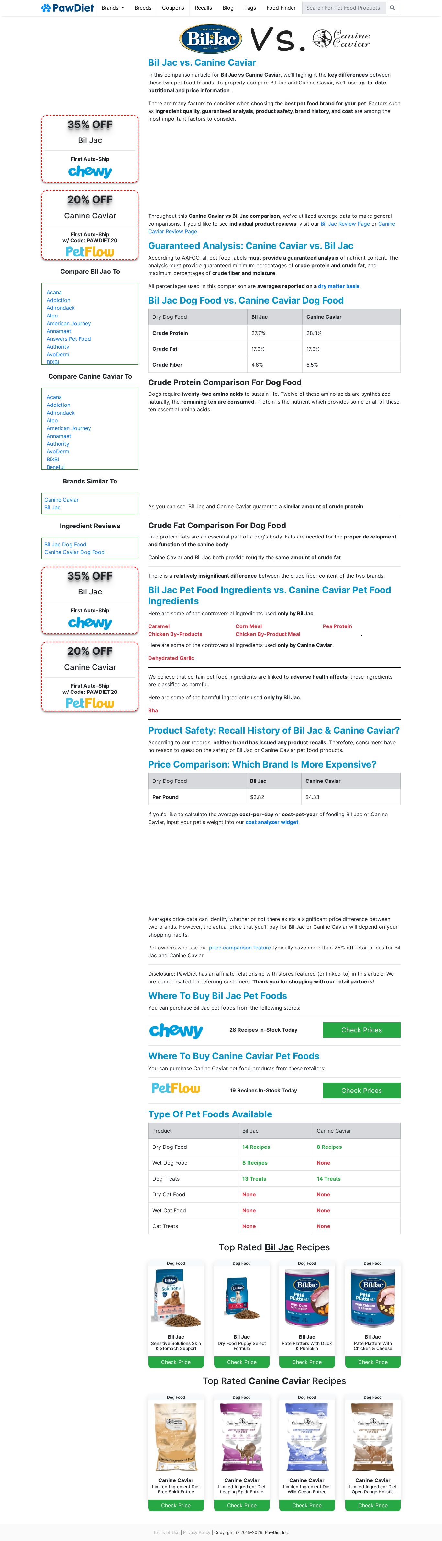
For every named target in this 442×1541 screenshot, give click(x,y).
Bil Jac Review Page (345, 223)
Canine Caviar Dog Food (74, 552)
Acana (54, 292)
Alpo (52, 315)
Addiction (58, 300)
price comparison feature (240, 947)
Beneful (56, 467)
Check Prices (361, 1030)
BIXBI (53, 362)
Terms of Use (166, 1532)
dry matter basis (338, 286)
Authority (58, 346)
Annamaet (59, 331)
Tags (250, 8)
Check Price (176, 1362)
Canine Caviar (61, 499)
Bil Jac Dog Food (65, 544)
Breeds (143, 8)
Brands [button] (111, 8)
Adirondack (61, 308)
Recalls (203, 8)
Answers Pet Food (69, 339)
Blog (228, 8)
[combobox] (344, 8)
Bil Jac (52, 507)
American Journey (69, 323)
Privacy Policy (196, 1532)
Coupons (173, 8)
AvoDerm (58, 354)
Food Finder (281, 8)
